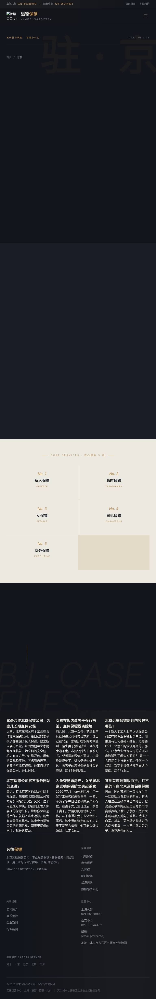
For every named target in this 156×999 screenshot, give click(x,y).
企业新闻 (12, 922)
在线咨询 (145, 3)
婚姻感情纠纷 (89, 889)
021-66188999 (91, 914)
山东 (17, 964)
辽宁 (25, 964)
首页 (9, 57)
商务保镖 (87, 862)
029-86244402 (91, 925)
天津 (42, 964)
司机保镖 (87, 856)
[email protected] (92, 936)
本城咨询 (19, 151)
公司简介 (130, 3)
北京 (33, 964)
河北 (8, 964)
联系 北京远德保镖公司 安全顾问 (98, 699)
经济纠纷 (87, 882)
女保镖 (85, 869)
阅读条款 (45, 151)
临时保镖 (87, 876)
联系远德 (12, 916)
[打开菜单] (146, 16)
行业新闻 (12, 929)
